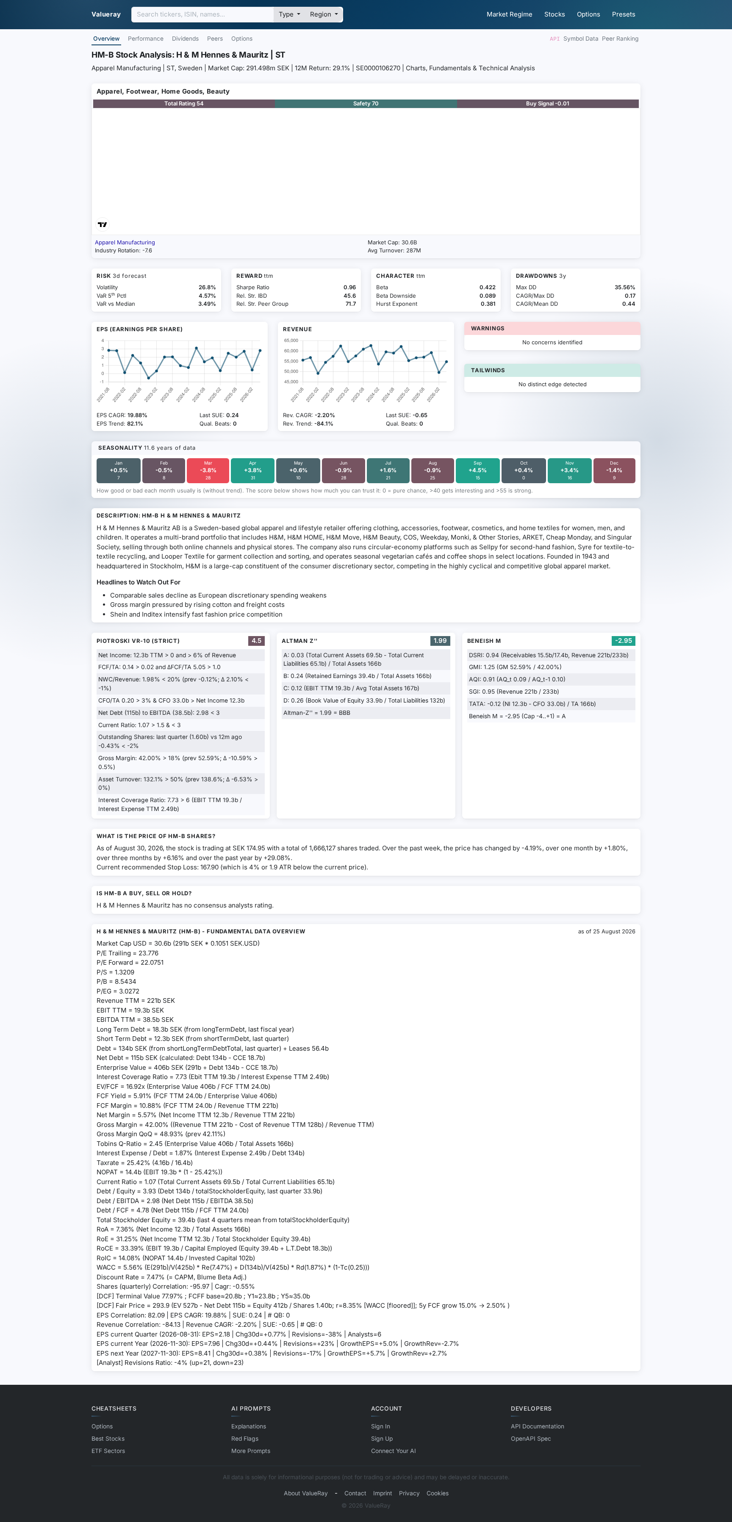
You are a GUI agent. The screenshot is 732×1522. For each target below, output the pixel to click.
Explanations (248, 1426)
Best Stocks (108, 1438)
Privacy (409, 1493)
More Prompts (250, 1450)
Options (588, 14)
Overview (106, 38)
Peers (215, 38)
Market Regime (509, 14)
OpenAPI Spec (531, 1438)
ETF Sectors (108, 1450)
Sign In (380, 1426)
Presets (623, 14)
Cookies (438, 1493)
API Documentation (537, 1426)
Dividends (185, 38)
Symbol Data (581, 38)
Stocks (554, 14)
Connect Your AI (393, 1450)
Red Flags (244, 1438)
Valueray (106, 14)
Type (287, 14)
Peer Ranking (620, 38)
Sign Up (382, 1438)
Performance (146, 38)
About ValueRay (306, 1493)
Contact (355, 1493)
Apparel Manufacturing (125, 242)
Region (321, 14)
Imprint (382, 1493)
